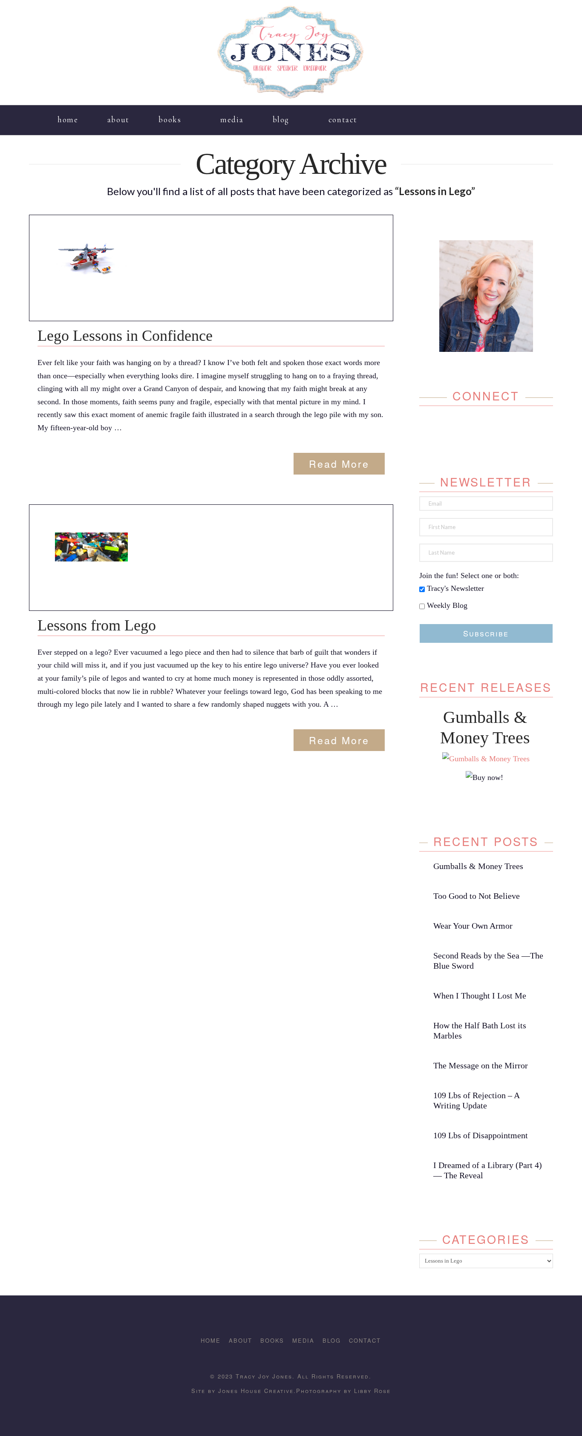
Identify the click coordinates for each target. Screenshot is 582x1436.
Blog (332, 1340)
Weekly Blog (446, 605)
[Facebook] (501, 114)
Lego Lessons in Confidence (125, 335)
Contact (365, 1340)
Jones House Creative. (256, 1391)
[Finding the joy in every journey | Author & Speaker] (291, 52)
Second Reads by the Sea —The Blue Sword (488, 960)
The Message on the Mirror (480, 1065)
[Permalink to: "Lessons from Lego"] (91, 546)
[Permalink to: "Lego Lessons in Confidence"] (91, 259)
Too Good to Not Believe (476, 896)
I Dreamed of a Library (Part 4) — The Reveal (487, 1170)
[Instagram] (513, 114)
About (240, 1340)
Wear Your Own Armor (473, 925)
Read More (339, 463)
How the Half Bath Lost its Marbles (479, 1030)
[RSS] (538, 114)
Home (211, 1340)
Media (303, 1340)
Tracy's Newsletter (454, 588)
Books (272, 1340)
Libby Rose (372, 1391)
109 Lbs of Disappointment (480, 1135)
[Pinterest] (526, 114)
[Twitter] (477, 426)
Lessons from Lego (96, 625)
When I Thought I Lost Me (479, 995)
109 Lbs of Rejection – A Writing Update (476, 1100)
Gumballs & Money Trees (478, 866)
